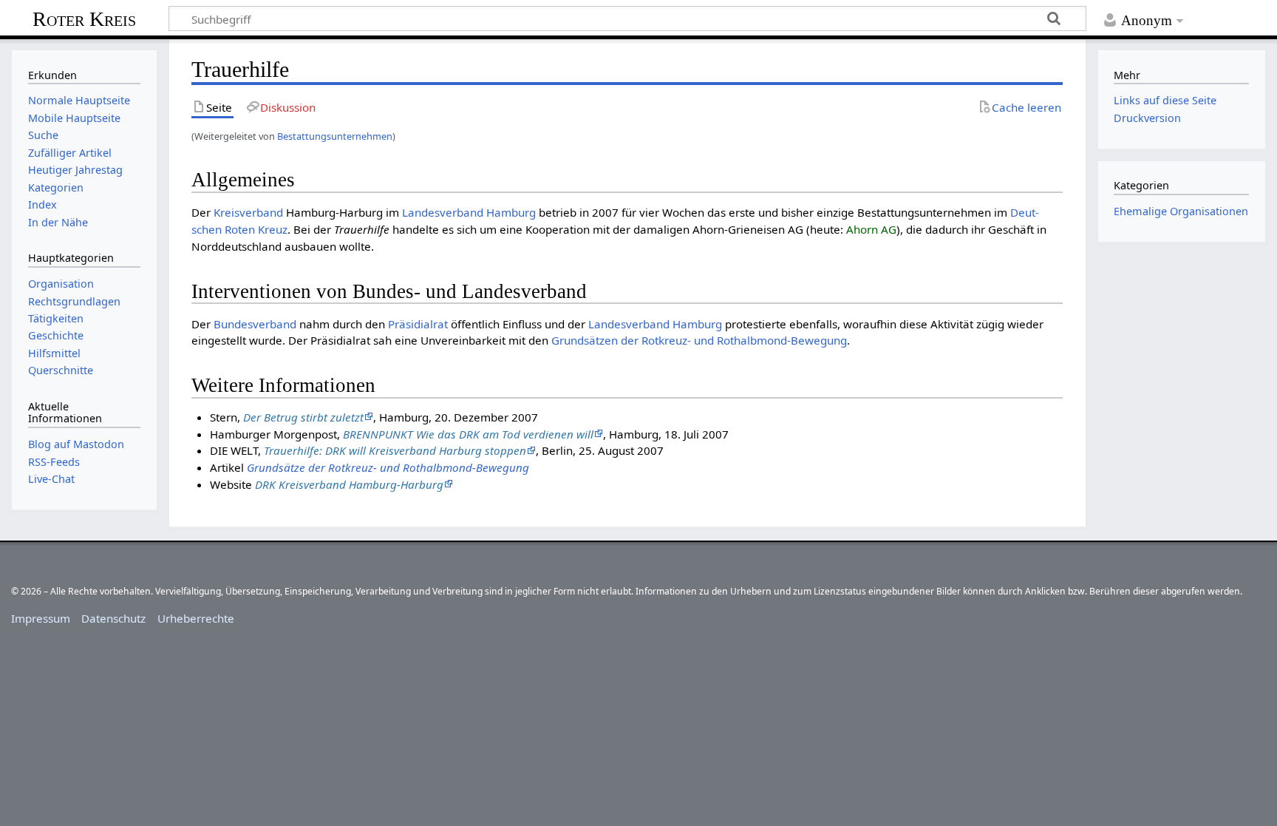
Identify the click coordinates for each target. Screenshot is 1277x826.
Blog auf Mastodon (76, 444)
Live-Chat (51, 479)
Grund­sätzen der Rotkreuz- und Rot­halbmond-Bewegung (699, 340)
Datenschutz (113, 618)
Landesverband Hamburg (469, 212)
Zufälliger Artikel (70, 153)
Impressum (40, 618)
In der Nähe (58, 222)
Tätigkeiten (56, 318)
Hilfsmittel (54, 353)
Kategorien (56, 187)
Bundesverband (255, 323)
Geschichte (56, 335)
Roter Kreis (84, 18)
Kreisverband (248, 212)
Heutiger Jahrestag (75, 170)
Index (42, 204)
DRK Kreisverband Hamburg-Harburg (349, 484)
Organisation (61, 284)
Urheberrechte (195, 618)
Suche (43, 135)
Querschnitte (60, 370)
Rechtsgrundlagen (74, 301)
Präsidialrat (418, 323)
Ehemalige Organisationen (1181, 211)
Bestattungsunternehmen (334, 136)
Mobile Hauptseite (74, 118)
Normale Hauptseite (79, 100)
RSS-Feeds (54, 462)
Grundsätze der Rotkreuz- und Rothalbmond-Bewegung (388, 467)
